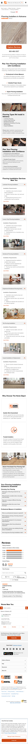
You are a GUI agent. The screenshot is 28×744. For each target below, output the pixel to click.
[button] (1, 2)
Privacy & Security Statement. (11, 733)
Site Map (13, 696)
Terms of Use (3, 691)
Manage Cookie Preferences (14, 736)
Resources (4, 667)
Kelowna (19, 8)
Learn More (6, 201)
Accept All (14, 740)
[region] (14, 731)
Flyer (23, 627)
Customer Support (17, 645)
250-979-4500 (6, 621)
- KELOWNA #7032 (6, 614)
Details (4, 627)
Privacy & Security (11, 691)
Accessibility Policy (14, 693)
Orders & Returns (6, 660)
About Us (4, 670)
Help (3, 663)
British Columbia (11, 8)
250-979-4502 (8, 624)
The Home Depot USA (5, 693)
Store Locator (4, 8)
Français (13, 12)
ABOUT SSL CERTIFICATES (15, 702)
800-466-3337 (14, 51)
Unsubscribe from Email (5, 696)
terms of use (15, 688)
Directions (14, 627)
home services (5, 9)
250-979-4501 (8, 622)
